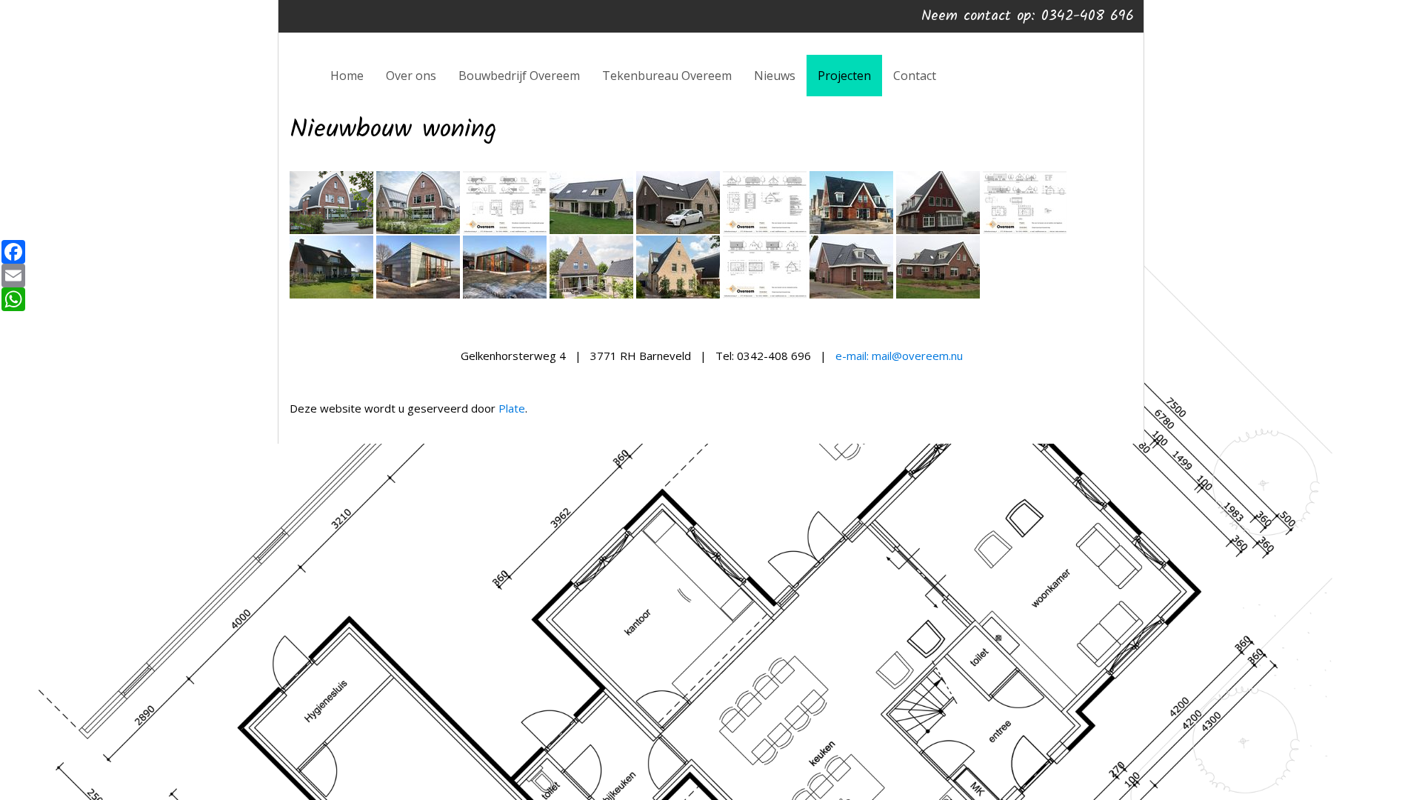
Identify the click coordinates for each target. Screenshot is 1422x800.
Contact (914, 75)
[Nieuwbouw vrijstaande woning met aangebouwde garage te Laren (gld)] (591, 230)
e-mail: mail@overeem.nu (899, 355)
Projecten (844, 75)
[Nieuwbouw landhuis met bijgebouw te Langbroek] (331, 295)
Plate (511, 408)
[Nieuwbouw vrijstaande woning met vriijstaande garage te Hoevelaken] (418, 230)
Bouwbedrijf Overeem (519, 75)
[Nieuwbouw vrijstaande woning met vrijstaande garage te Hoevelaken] (331, 230)
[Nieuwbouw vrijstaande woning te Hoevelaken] (851, 230)
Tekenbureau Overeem (667, 75)
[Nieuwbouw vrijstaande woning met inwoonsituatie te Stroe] (851, 295)
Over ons (411, 75)
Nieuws (774, 75)
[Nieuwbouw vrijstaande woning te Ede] (418, 295)
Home (347, 75)
